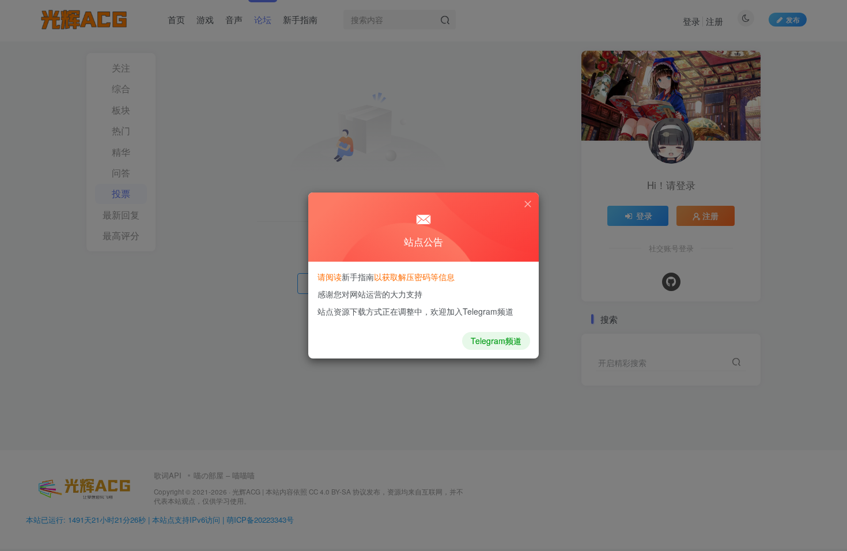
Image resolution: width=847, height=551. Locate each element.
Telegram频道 (496, 340)
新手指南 (358, 276)
